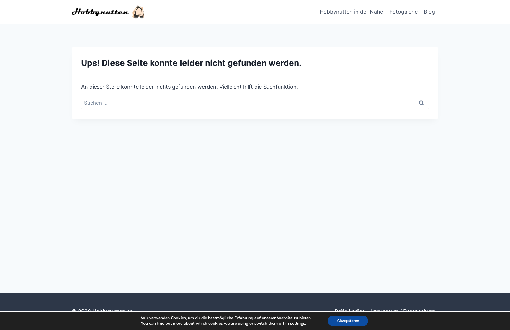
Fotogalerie (404, 12)
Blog (429, 12)
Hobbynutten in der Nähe (351, 12)
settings (297, 323)
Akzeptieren (348, 321)
